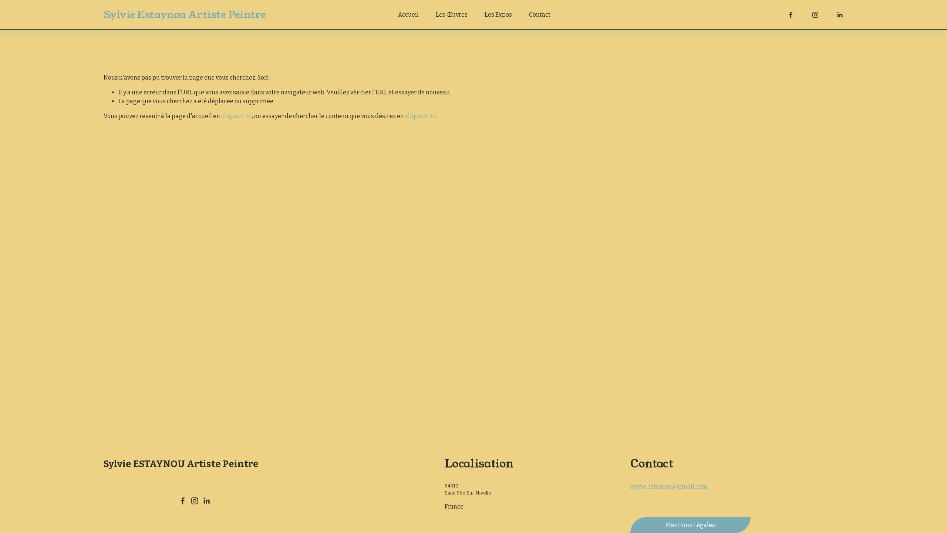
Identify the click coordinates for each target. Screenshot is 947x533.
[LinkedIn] (839, 15)
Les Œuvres (452, 14)
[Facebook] (791, 15)
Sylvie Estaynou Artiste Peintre (185, 14)
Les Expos (498, 14)
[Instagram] (815, 15)
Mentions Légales (690, 525)
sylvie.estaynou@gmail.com (668, 486)
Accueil (408, 14)
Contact (539, 14)
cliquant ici (236, 116)
